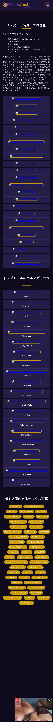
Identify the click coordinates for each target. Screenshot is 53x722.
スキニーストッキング (18, 521)
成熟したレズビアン (35, 567)
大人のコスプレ (13, 572)
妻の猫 (9, 557)
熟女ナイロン (27, 572)
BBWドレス (26, 552)
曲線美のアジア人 (38, 537)
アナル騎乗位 (44, 532)
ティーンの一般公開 (17, 542)
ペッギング (40, 572)
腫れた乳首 (28, 516)
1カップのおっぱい (36, 521)
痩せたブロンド (30, 532)
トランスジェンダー (37, 547)
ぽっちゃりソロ (42, 516)
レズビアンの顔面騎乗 (19, 592)
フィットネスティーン (36, 587)
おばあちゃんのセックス (12, 532)
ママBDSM (29, 598)
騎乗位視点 (17, 582)
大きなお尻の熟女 (42, 557)
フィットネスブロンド (18, 527)
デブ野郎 (11, 577)
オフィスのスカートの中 (39, 562)
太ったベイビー (15, 506)
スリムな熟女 (13, 552)
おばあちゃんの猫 (26, 511)
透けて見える (41, 511)
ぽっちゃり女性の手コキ (17, 547)
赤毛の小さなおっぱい (12, 516)
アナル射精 (24, 577)
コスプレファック (36, 527)
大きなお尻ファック (17, 567)
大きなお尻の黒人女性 (35, 542)
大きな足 (12, 511)
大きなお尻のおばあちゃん (34, 506)
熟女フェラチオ (36, 592)
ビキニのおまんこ (26, 603)
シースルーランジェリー (12, 598)
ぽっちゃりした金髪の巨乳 (18, 537)
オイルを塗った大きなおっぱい (16, 562)
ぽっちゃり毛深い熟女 (16, 587)
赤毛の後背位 (39, 552)
